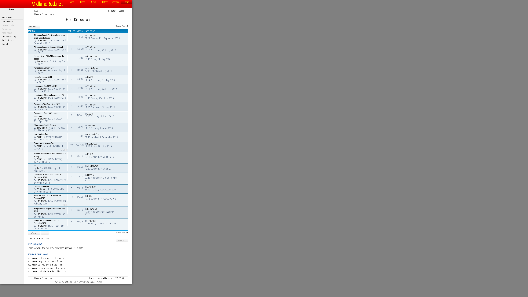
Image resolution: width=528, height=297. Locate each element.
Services (115, 2)
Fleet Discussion (78, 19)
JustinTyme (92, 68)
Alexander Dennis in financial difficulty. (49, 47)
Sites (93, 2)
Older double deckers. (42, 186)
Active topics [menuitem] (8, 40)
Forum (126, 2)
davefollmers (43, 127)
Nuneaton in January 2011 (44, 68)
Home (71, 2)
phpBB (67, 282)
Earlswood (92, 209)
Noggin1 (91, 175)
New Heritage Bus (41, 134)
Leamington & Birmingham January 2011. (50, 95)
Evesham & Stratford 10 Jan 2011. (47, 104)
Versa (36, 165)
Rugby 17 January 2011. (43, 77)
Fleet (82, 2)
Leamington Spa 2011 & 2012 (45, 86)
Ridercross (41, 61)
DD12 (89, 196)
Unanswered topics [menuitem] (10, 36)
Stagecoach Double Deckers (45, 125)
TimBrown (41, 40)
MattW (90, 77)
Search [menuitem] (5, 44)
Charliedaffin (93, 134)
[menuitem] (35, 10)
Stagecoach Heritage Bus (44, 143)
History (104, 2)
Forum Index (7, 21)
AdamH (90, 113)
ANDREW (91, 125)
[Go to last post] (98, 35)
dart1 (39, 168)
